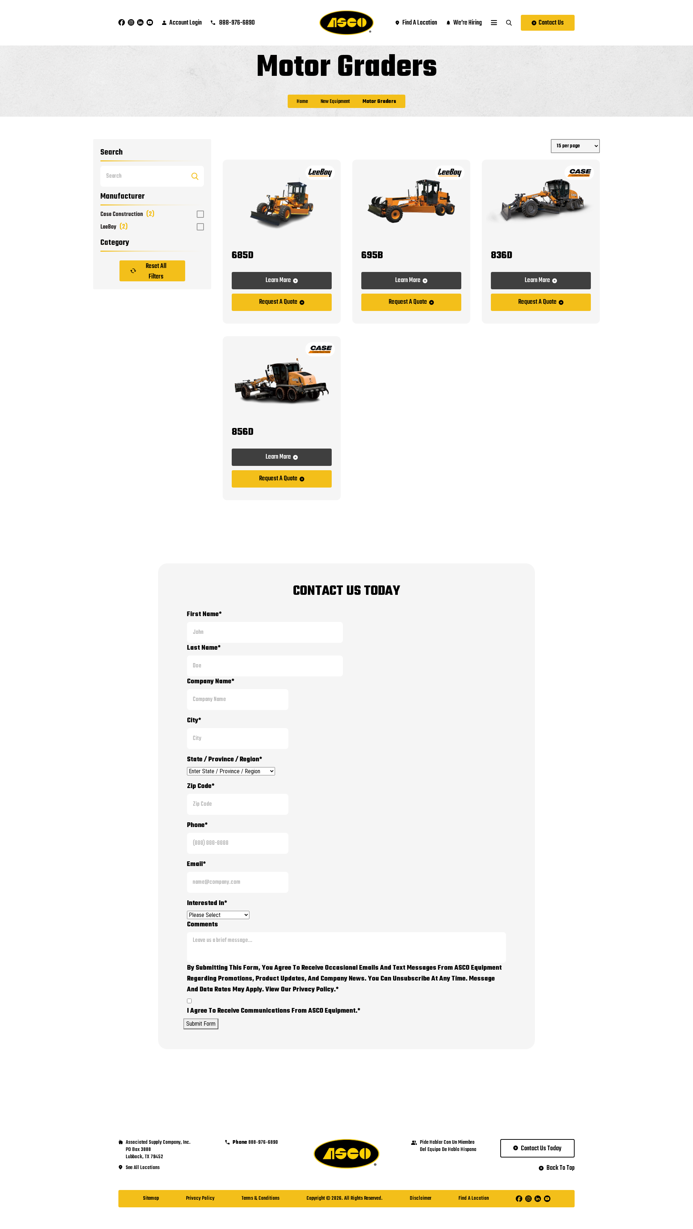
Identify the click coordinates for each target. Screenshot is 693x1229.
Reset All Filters (156, 271)
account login (185, 23)
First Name (204, 614)
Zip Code (200, 786)
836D (501, 255)
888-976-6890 (236, 23)
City (194, 720)
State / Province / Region (224, 759)
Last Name (204, 648)
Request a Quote (278, 302)
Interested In (207, 903)
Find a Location (473, 1198)
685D (242, 255)
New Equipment (335, 102)
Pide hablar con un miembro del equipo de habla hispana (448, 1146)
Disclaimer (420, 1198)
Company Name (210, 681)
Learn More (278, 280)
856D (242, 432)
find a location (419, 23)
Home (302, 102)
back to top (560, 1168)
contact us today (541, 1148)
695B (372, 255)
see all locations (143, 1168)
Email (196, 864)
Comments (202, 924)
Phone (197, 825)
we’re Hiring (467, 23)
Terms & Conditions (260, 1198)
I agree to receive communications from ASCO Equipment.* (273, 1011)
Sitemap (151, 1198)
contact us (551, 23)
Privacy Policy (200, 1198)
